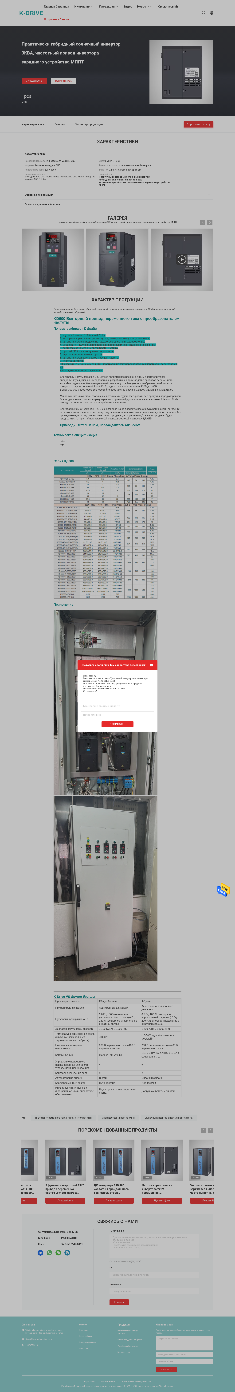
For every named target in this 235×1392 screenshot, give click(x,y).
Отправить (117, 724)
